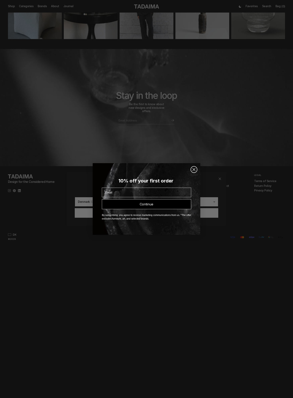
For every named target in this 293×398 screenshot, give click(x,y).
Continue (146, 204)
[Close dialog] (194, 169)
